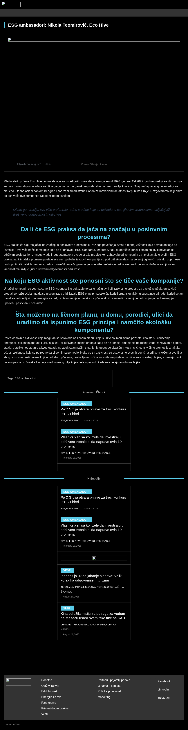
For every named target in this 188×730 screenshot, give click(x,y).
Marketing (104, 697)
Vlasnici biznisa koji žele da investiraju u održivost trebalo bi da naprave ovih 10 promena (92, 441)
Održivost (88, 453)
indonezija (67, 587)
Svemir (101, 624)
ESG (63, 420)
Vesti (67, 570)
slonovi (109, 587)
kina (76, 624)
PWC (76, 420)
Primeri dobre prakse (54, 708)
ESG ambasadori (25, 378)
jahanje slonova (85, 587)
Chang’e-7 (67, 624)
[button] (186, 12)
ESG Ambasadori (76, 403)
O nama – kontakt (109, 685)
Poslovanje (103, 453)
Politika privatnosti (110, 691)
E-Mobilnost (49, 691)
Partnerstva (48, 702)
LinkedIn (163, 689)
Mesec (84, 624)
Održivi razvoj (50, 685)
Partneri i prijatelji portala (114, 680)
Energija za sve (51, 697)
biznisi (64, 453)
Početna (46, 680)
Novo (69, 420)
